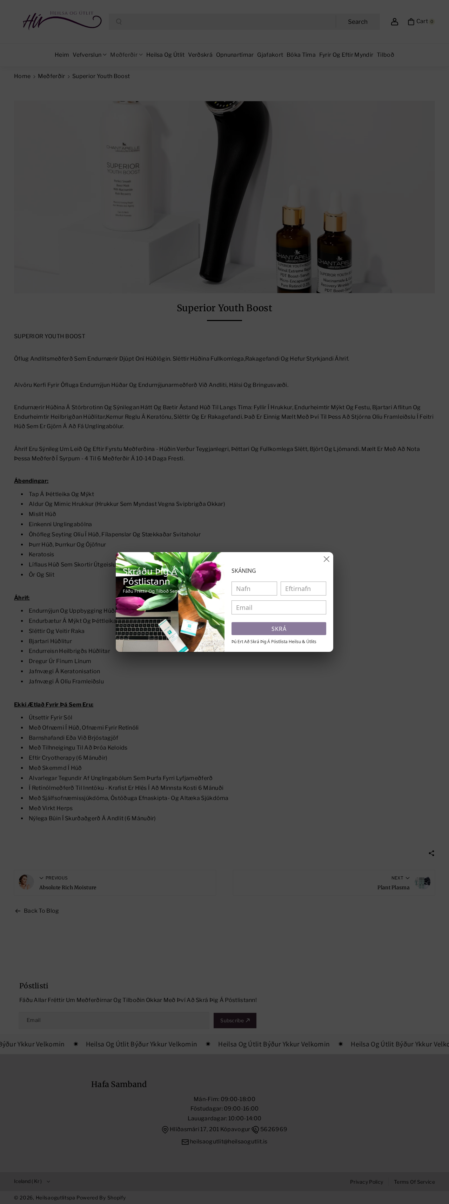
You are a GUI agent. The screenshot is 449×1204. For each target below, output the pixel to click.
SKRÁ (279, 629)
